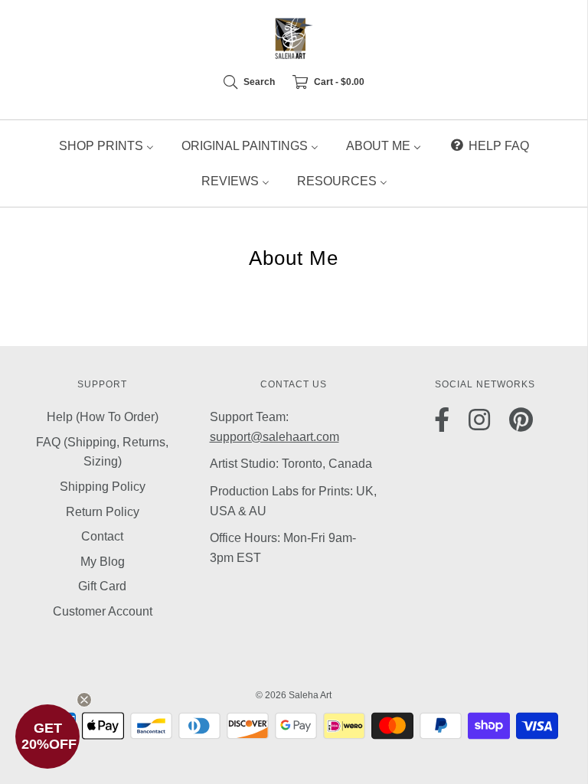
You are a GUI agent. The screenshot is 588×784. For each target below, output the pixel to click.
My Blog (102, 561)
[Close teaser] (84, 699)
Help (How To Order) (102, 416)
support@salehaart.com (274, 436)
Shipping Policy (102, 486)
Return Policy (102, 511)
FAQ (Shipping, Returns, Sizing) (102, 452)
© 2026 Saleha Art (294, 695)
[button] (47, 736)
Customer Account (102, 611)
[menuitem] (106, 146)
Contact (102, 536)
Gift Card (102, 586)
